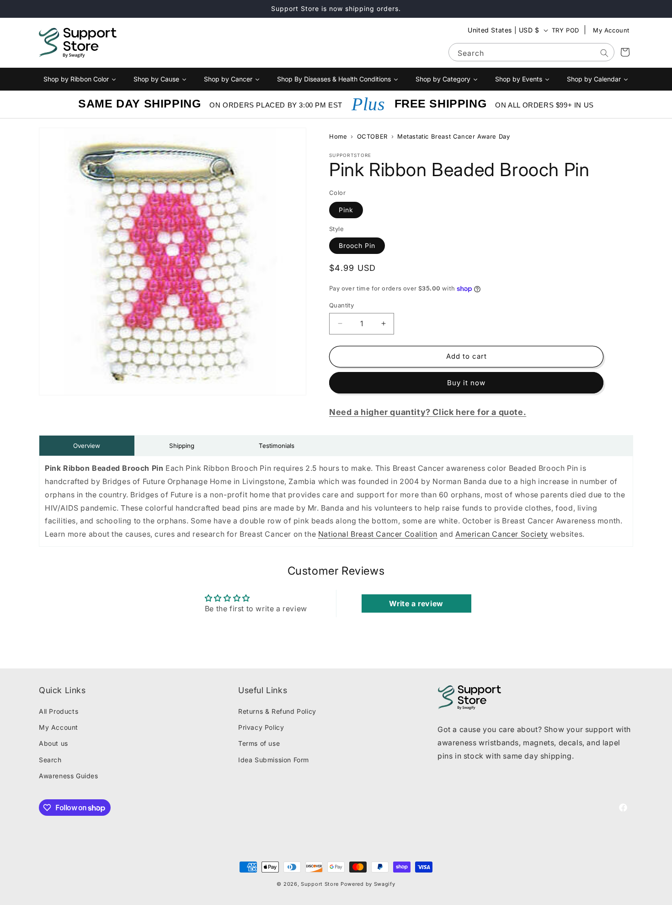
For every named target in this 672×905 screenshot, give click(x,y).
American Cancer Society (501, 534)
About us (53, 743)
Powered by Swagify (368, 884)
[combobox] (531, 52)
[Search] (604, 53)
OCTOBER (372, 136)
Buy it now (466, 382)
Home (338, 136)
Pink (346, 210)
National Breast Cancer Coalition (377, 534)
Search (50, 760)
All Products (58, 711)
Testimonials (276, 445)
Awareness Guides (68, 776)
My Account (611, 30)
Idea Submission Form (273, 760)
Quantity (341, 305)
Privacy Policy (261, 727)
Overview (86, 445)
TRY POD (565, 30)
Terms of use (259, 743)
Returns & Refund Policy (277, 711)
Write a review (416, 603)
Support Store (320, 884)
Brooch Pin (357, 245)
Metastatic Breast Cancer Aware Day (453, 136)
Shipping (181, 445)
